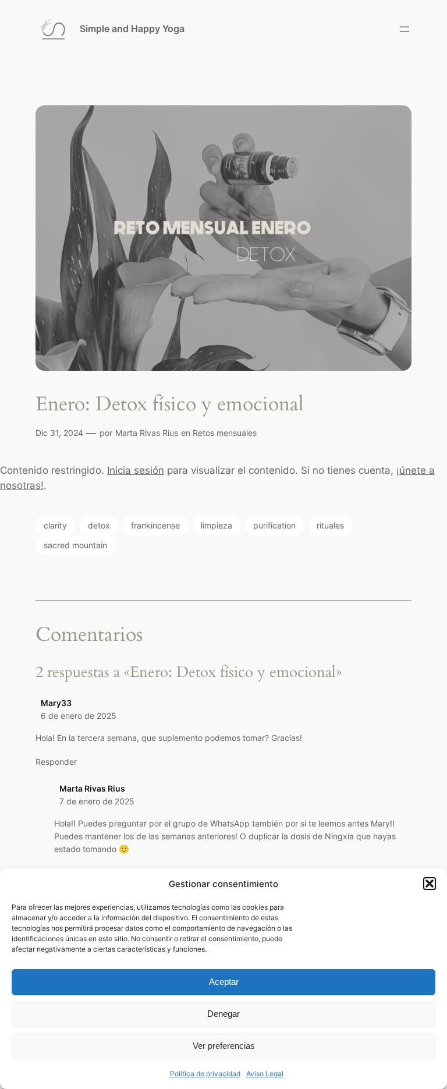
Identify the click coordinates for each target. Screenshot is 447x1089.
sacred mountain (75, 545)
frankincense (155, 525)
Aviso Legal (264, 1073)
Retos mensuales (225, 433)
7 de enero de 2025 (96, 801)
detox (99, 525)
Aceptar (224, 982)
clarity (55, 525)
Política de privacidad (205, 1073)
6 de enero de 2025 (78, 716)
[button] (429, 883)
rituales (330, 525)
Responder (56, 762)
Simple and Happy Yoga (132, 28)
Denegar (223, 1014)
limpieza (216, 525)
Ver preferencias (224, 1046)
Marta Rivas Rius (146, 433)
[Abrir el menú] (404, 29)
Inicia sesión (135, 470)
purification (274, 525)
